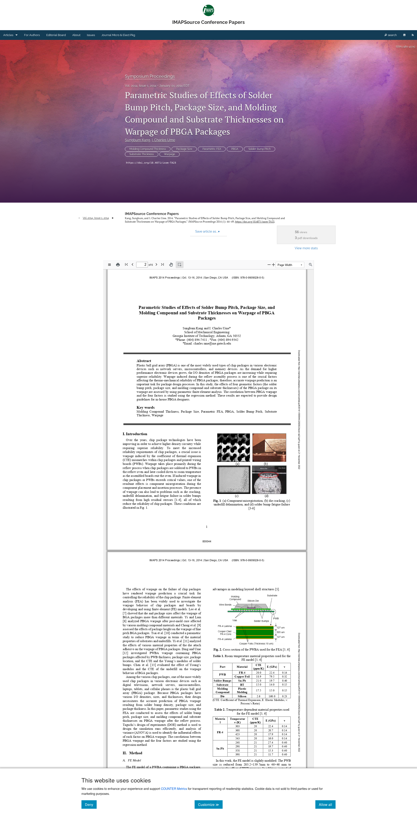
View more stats (306, 248)
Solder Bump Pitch (259, 149)
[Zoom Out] (269, 264)
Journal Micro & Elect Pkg (118, 35)
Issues (91, 35)
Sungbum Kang (137, 140)
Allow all (327, 804)
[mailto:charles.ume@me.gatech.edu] (212, 343)
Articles (8, 35)
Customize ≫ (210, 804)
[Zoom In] (273, 264)
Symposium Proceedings (150, 76)
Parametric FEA (211, 149)
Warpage (169, 154)
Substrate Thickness (141, 154)
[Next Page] (156, 264)
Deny (91, 804)
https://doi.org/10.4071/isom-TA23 (151, 162)
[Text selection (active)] (180, 264)
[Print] (118, 264)
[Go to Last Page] (162, 264)
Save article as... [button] (207, 231)
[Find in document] (310, 264)
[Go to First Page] (126, 264)
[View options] (109, 264)
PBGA (234, 149)
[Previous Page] (132, 264)
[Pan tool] (171, 264)
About (76, 35)
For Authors (32, 35)
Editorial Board (56, 35)
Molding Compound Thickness (147, 149)
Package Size (184, 149)
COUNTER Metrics (174, 788)
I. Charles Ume (163, 140)
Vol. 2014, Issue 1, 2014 (140, 85)
